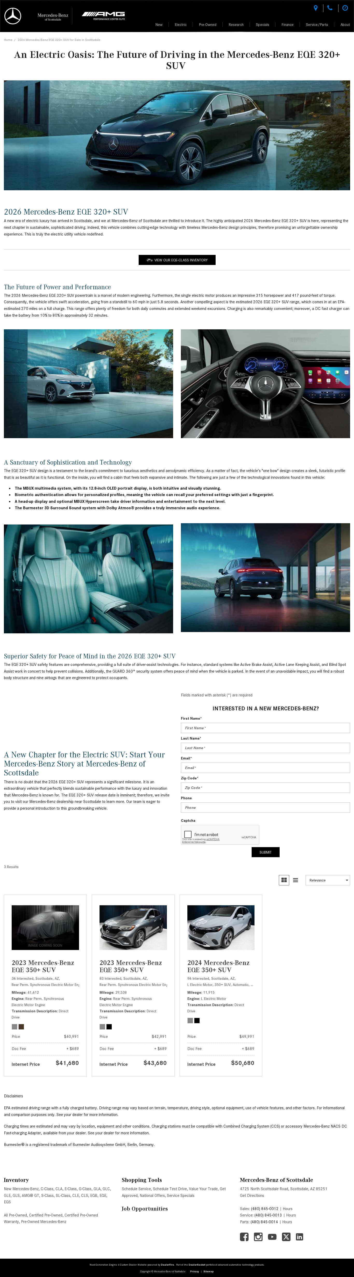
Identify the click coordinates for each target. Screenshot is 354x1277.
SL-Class (63, 1195)
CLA (58, 1189)
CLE (75, 1195)
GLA (97, 1189)
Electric (181, 24)
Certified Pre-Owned (45, 1215)
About (345, 24)
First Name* (191, 718)
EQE (103, 1195)
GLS (16, 1195)
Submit (266, 852)
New (158, 24)
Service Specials (180, 1195)
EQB (93, 1195)
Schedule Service (136, 1189)
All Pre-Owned (15, 1215)
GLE (7, 1195)
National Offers (152, 1195)
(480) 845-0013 (268, 1215)
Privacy (194, 1271)
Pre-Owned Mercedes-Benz (43, 1221)
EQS (7, 1202)
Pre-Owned (207, 24)
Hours (288, 1208)
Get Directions (252, 1195)
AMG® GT (30, 1195)
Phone (186, 798)
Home (8, 40)
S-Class (47, 1195)
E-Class (71, 1189)
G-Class (85, 1189)
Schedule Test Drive (170, 1189)
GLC (106, 1189)
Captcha (188, 820)
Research (236, 24)
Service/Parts (317, 24)
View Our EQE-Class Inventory (181, 260)
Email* (186, 758)
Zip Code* (190, 778)
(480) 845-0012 (265, 1208)
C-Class (47, 1189)
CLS (84, 1195)
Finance (288, 24)
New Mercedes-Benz (21, 1189)
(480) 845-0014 (264, 1222)
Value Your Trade (203, 1189)
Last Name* (191, 738)
